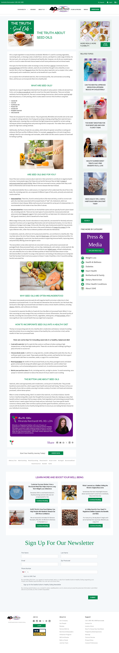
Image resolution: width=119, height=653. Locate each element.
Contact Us (88, 623)
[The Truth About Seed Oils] (21, 33)
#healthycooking (33, 460)
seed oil (53, 66)
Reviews (33, 9)
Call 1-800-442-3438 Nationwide (94, 620)
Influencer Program (65, 634)
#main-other (53, 460)
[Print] (63, 442)
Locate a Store (89, 626)
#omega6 (61, 460)
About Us (42, 9)
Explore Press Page (95, 250)
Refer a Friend (64, 640)
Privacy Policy (89, 640)
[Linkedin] (69, 442)
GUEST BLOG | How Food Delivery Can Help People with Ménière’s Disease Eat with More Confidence (42, 512)
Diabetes (89, 266)
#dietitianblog (22, 460)
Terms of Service (90, 637)
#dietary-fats (13, 460)
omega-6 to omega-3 (59, 227)
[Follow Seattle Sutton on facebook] (34, 621)
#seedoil (44, 463)
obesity (11, 307)
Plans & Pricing (76, 9)
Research (28, 70)
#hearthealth (44, 460)
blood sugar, (45, 236)
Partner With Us (64, 629)
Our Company (64, 620)
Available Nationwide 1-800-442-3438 (12, 2)
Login (110, 2)
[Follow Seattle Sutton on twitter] (43, 621)
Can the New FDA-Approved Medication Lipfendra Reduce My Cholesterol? (95, 87)
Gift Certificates (64, 637)
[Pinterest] (72, 442)
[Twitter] (66, 442)
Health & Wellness (93, 262)
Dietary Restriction (93, 279)
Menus (86, 9)
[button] (100, 2)
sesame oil (50, 132)
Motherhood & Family (94, 275)
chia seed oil (19, 238)
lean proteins (61, 316)
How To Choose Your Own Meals (94, 629)
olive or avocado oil (24, 92)
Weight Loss (90, 257)
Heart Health (91, 270)
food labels (18, 362)
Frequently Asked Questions (93, 632)
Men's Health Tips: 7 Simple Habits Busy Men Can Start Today (95, 201)
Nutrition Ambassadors (66, 632)
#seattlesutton (36, 463)
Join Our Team (64, 643)
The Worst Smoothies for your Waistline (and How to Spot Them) (95, 125)
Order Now (95, 9)
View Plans (105, 44)
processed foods (14, 68)
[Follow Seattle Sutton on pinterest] (46, 621)
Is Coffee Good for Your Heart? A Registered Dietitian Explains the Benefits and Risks (95, 512)
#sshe (50, 463)
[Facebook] (57, 442)
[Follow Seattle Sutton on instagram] (37, 621)
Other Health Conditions (96, 284)
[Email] (60, 442)
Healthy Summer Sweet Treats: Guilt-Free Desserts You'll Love (95, 163)
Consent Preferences (91, 643)
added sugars (52, 249)
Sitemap (87, 634)
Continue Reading (42, 501)
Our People (63, 623)
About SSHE (90, 288)
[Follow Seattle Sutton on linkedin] (49, 621)
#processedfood (69, 460)
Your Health (22, 9)
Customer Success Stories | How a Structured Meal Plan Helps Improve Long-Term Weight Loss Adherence (42, 487)
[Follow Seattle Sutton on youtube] (40, 621)
